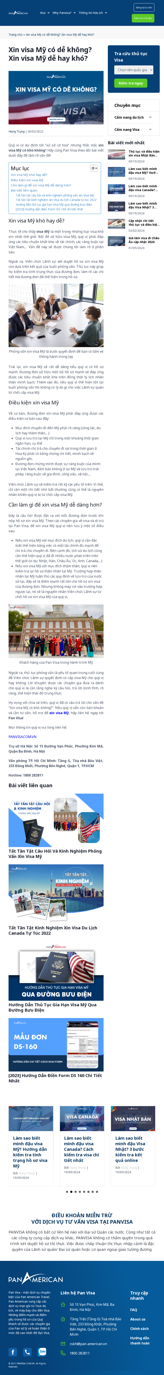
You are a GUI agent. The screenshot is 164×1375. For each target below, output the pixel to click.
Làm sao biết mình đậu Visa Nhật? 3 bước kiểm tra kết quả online (143, 209)
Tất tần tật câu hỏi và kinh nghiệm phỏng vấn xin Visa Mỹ (55, 195)
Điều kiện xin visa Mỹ (27, 180)
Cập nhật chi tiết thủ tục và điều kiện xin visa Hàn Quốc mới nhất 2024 (144, 226)
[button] (144, 7)
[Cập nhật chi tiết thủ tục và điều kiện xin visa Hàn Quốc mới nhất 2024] (116, 227)
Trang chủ (15, 34)
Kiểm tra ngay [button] (131, 83)
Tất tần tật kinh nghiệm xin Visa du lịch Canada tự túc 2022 (56, 200)
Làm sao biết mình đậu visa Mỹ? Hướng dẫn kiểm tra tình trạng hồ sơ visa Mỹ (144, 174)
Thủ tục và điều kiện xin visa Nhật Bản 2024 (144, 155)
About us (137, 1319)
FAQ (133, 1309)
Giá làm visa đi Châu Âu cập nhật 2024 (144, 240)
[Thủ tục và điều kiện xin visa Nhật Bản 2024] (116, 158)
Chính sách (139, 1328)
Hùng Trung (17, 131)
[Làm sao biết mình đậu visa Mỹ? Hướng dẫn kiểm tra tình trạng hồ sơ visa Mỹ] (116, 175)
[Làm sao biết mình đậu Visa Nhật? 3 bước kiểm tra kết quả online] (116, 210)
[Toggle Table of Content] (92, 168)
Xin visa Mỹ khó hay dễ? (29, 174)
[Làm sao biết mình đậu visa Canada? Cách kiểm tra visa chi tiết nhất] (116, 192)
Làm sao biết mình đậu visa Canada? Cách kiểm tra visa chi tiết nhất (143, 191)
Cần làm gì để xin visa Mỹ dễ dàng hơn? (41, 185)
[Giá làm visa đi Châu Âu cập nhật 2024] (116, 244)
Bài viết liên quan (24, 190)
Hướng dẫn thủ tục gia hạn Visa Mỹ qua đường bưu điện (54, 204)
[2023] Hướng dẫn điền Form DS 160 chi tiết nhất (49, 209)
